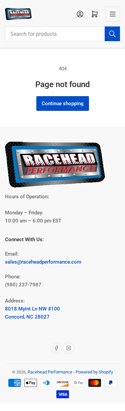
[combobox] (62, 33)
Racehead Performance (50, 371)
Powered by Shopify (94, 371)
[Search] (112, 34)
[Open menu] (112, 14)
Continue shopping (63, 103)
